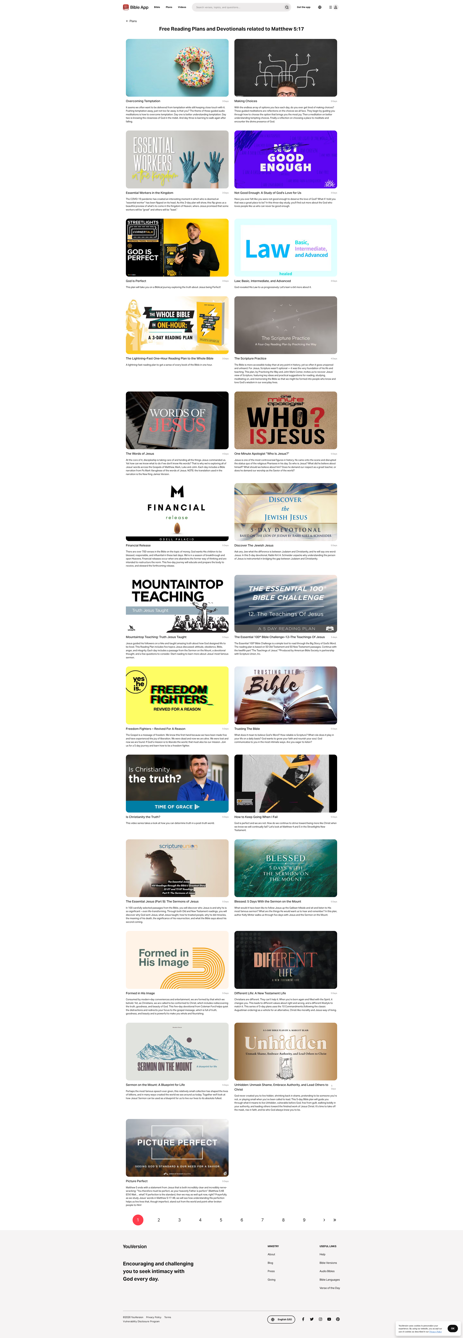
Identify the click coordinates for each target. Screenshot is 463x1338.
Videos (182, 7)
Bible (157, 7)
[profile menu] (333, 7)
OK (452, 1328)
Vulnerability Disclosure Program (141, 1321)
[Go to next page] (324, 1220)
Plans (169, 7)
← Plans (131, 21)
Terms (167, 1317)
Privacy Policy (153, 1317)
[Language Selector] (319, 7)
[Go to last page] (335, 1220)
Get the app (303, 7)
